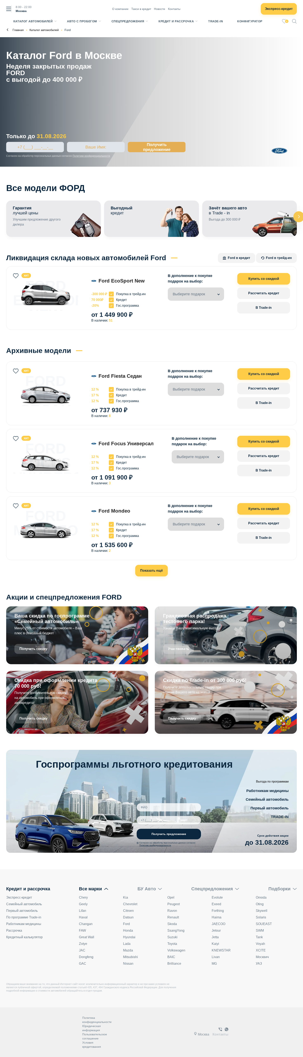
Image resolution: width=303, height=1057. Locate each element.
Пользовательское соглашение (94, 1036)
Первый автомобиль (269, 808)
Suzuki (172, 937)
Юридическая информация (91, 1028)
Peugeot (173, 904)
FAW (82, 930)
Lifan (82, 910)
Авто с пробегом (82, 21)
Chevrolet (130, 904)
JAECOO (218, 924)
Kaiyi (215, 943)
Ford (126, 924)
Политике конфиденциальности (91, 155)
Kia (125, 897)
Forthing (218, 910)
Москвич (262, 957)
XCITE (261, 950)
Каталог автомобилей (33, 21)
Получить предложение (156, 147)
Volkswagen (176, 950)
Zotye (83, 943)
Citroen (128, 910)
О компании (120, 9)
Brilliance (174, 963)
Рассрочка (14, 930)
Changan (86, 924)
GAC (82, 963)
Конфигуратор (249, 21)
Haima (216, 917)
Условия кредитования (91, 1044)
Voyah (260, 943)
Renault (173, 917)
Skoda (172, 924)
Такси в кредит (141, 9)
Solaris (261, 917)
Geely (83, 904)
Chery (83, 897)
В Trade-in (264, 307)
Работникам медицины (267, 791)
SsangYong (175, 930)
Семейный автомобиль (267, 799)
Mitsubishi (130, 957)
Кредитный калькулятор (24, 937)
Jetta (215, 937)
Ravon (172, 910)
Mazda (128, 950)
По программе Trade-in (23, 917)
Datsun (128, 917)
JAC (82, 950)
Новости (159, 9)
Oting (260, 904)
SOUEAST (264, 924)
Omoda (261, 897)
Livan (216, 957)
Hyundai (129, 937)
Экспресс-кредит (279, 9)
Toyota (172, 943)
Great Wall (86, 937)
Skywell (261, 910)
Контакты (174, 9)
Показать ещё (151, 570)
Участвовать (178, 649)
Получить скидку (33, 649)
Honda (128, 930)
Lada (126, 943)
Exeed (216, 904)
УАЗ (259, 963)
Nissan (128, 963)
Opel (170, 897)
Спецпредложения (128, 21)
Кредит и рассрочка (176, 21)
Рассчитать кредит (263, 293)
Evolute (217, 897)
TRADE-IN (280, 817)
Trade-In (215, 21)
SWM (260, 930)
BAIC (171, 957)
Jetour (216, 930)
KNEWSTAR (221, 950)
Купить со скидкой (263, 278)
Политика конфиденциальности (97, 1020)
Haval (83, 917)
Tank (259, 937)
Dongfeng (86, 957)
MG (214, 963)
